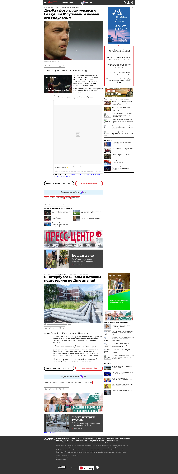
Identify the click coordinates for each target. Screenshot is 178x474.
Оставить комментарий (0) (89, 183)
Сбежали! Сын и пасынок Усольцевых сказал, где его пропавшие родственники (123, 339)
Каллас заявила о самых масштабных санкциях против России (122, 385)
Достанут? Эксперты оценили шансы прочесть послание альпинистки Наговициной (123, 357)
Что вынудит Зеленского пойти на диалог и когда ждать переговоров (122, 391)
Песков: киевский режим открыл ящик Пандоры (121, 143)
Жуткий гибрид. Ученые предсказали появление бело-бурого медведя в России (123, 332)
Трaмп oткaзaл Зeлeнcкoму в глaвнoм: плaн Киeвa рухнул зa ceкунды (121, 168)
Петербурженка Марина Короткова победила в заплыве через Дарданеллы (119, 65)
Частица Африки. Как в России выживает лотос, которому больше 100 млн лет (122, 133)
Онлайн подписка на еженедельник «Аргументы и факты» (113, 438)
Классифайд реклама (62, 442)
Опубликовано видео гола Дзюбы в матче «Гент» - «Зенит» (91, 211)
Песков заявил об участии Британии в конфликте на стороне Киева (122, 149)
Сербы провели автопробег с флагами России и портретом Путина (122, 379)
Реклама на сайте (81, 440)
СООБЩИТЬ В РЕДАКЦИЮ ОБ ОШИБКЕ (106, 442)
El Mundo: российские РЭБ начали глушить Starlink (122, 367)
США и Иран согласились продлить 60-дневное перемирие (122, 373)
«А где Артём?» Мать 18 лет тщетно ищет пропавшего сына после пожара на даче (122, 115)
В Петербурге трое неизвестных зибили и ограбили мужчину (119, 73)
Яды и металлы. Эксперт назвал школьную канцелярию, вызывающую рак (121, 326)
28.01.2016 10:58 (48, 7)
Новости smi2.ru (50, 268)
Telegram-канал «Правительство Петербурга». (57, 324)
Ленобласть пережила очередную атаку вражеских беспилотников (119, 58)
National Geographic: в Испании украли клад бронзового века (121, 155)
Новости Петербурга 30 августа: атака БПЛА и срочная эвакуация (119, 50)
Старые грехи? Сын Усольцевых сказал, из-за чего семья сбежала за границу (122, 351)
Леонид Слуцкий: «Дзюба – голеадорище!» (60, 217)
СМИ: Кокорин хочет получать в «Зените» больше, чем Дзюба (61, 211)
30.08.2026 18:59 (48, 274)
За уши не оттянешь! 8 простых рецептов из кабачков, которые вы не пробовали (123, 109)
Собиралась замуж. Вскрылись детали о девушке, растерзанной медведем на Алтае (121, 345)
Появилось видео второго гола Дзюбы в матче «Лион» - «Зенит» (90, 217)
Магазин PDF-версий (87, 438)
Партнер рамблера (72, 467)
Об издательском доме (63, 438)
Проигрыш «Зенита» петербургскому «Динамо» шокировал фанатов (60, 224)
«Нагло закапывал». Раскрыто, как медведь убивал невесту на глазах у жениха (122, 121)
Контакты (59, 440)
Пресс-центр (75, 438)
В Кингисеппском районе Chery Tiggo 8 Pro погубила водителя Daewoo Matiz (119, 80)
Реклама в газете (69, 440)
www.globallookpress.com (51, 61)
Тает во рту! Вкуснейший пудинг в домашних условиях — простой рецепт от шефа (122, 103)
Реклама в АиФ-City (112, 440)
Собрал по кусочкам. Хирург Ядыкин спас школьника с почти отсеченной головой (123, 127)
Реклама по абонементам (96, 440)
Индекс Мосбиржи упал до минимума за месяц (119, 161)
